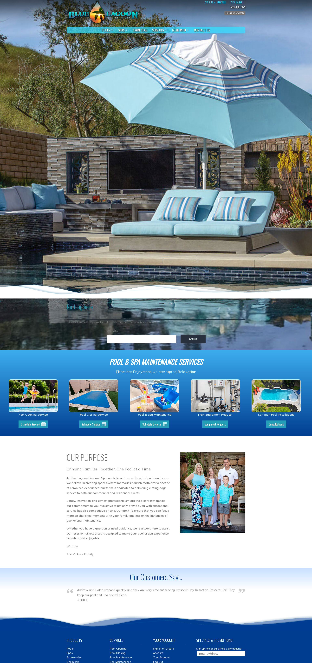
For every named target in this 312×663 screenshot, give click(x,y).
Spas (121, 29)
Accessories (74, 657)
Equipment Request (215, 424)
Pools (106, 29)
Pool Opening (118, 648)
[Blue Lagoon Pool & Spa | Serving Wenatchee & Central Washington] (103, 12)
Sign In (209, 2)
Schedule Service (30, 424)
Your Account (161, 657)
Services (158, 29)
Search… (112, 330)
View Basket (236, 2)
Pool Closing (117, 653)
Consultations (276, 424)
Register (221, 2)
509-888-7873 (238, 7)
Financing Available (235, 13)
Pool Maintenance (121, 657)
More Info (179, 29)
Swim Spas (140, 29)
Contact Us (202, 29)
